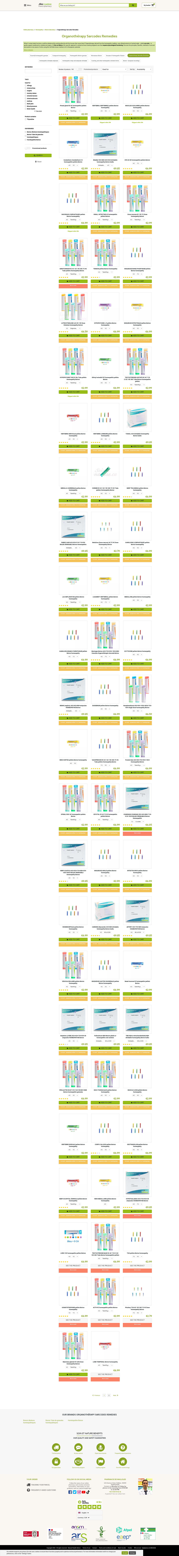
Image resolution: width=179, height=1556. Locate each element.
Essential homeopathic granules (39, 56)
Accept (125, 1553)
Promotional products (39, 148)
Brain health (31, 109)
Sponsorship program (78, 1467)
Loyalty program (100, 1467)
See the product (73, 1265)
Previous (97, 1395)
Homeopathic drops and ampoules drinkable (74, 61)
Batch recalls (122, 1548)
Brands (139, 10)
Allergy (29, 85)
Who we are (137, 1548)
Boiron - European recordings (131, 61)
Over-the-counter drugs (123, 1467)
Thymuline (30, 119)
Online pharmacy (29, 30)
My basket (147, 5)
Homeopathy (50, 10)
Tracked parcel (56, 1453)
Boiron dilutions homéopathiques (38, 132)
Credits (130, 1548)
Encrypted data (56, 1467)
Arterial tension (32, 96)
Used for (27, 83)
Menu (29, 5)
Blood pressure (32, 106)
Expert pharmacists (100, 1453)
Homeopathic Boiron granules (78, 56)
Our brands (29, 128)
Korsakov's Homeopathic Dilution (115, 56)
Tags (27, 79)
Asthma (29, 101)
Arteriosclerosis (32, 98)
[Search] (133, 5)
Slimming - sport (106, 10)
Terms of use (86, 1548)
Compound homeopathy (59, 56)
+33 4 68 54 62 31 (115, 1491)
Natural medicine (40, 10)
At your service (78, 1453)
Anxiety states (31, 93)
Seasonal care (96, 10)
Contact (94, 1548)
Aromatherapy (62, 10)
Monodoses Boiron (96, 56)
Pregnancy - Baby (118, 10)
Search (39, 155)
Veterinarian (128, 10)
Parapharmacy (84, 10)
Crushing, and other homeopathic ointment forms (105, 61)
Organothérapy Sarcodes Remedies (139, 55)
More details (28, 50)
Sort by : (132, 69)
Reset (39, 162)
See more (39, 111)
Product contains (30, 116)
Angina (29, 91)
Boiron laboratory (50, 30)
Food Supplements (28, 10)
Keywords (29, 67)
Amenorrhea (31, 88)
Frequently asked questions (123, 1453)
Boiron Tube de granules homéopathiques (35, 135)
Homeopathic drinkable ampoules (48, 61)
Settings (132, 1553)
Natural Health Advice (74, 1548)
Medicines (73, 10)
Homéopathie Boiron (34, 140)
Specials (150, 10)
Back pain (30, 104)
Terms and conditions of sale (107, 1548)
